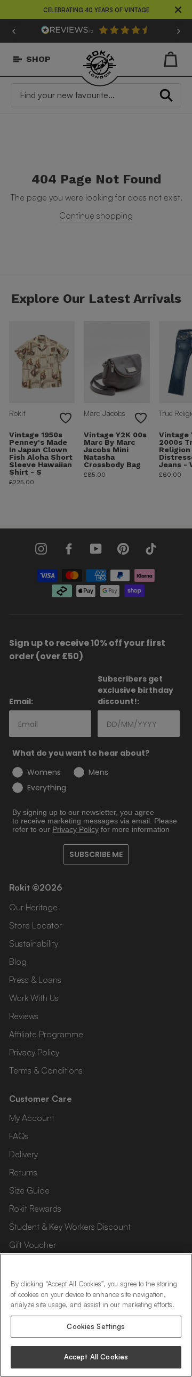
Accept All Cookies (96, 1356)
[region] (96, 1315)
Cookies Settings (96, 1326)
